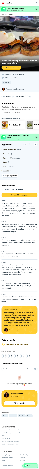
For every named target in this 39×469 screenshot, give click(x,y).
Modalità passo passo (12, 68)
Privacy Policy (6, 455)
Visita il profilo (19, 403)
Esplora (4, 460)
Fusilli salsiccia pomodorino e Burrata (12, 432)
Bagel (3, 435)
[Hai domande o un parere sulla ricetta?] (17, 369)
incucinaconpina (18, 89)
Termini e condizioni (7, 457)
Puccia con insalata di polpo (10, 444)
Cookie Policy (24, 455)
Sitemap (22, 457)
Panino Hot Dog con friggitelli (10, 441)
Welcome (22, 460)
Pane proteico (6, 438)
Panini (11, 14)
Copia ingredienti (11, 175)
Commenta (20, 96)
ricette (4, 14)
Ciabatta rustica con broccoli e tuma (12, 430)
